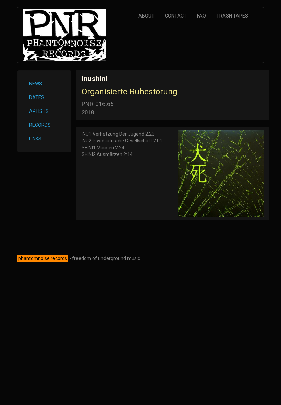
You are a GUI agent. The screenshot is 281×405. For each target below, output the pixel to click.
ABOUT (146, 16)
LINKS (35, 138)
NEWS (35, 83)
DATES (36, 97)
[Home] (67, 35)
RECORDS (40, 125)
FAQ (201, 16)
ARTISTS (39, 111)
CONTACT (176, 16)
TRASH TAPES (232, 16)
